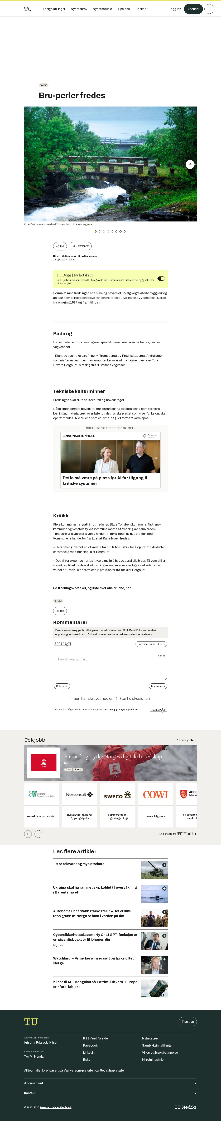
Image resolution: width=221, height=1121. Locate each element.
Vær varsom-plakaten (79, 1070)
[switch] (161, 278)
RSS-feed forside (95, 1038)
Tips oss (188, 1021)
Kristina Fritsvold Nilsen (41, 1042)
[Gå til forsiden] (28, 9)
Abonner (193, 9)
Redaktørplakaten (113, 1070)
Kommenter (82, 246)
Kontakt (30, 1093)
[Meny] (209, 9)
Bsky (86, 1059)
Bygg (43, 85)
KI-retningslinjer (153, 1059)
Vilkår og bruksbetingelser (160, 1052)
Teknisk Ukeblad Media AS (55, 1107)
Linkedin (89, 1052)
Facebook (90, 1045)
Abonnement (33, 1083)
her (128, 588)
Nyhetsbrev (150, 1038)
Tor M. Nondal (34, 1056)
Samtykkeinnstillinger (157, 1045)
